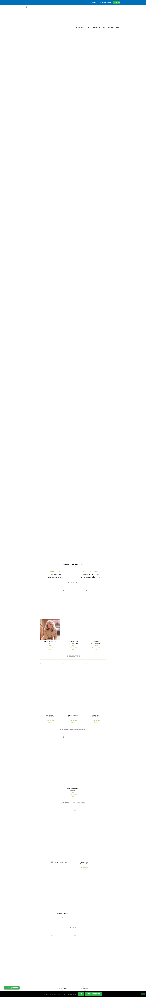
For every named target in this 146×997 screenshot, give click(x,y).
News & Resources (108, 27)
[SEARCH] (90, 2)
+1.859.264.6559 (84, 867)
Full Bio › (73, 649)
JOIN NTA (117, 2)
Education (96, 27)
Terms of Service (93, 994)
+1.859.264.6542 (96, 647)
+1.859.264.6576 (73, 720)
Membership (80, 27)
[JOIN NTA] (113, 2)
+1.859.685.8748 (96, 720)
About (118, 27)
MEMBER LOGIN (106, 2)
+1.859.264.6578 (50, 720)
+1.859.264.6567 (73, 647)
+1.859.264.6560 (73, 794)
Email (73, 645)
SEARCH (94, 2)
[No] (143, 994)
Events (88, 27)
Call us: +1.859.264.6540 (90, 572)
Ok (81, 994)
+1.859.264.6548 (61, 919)
